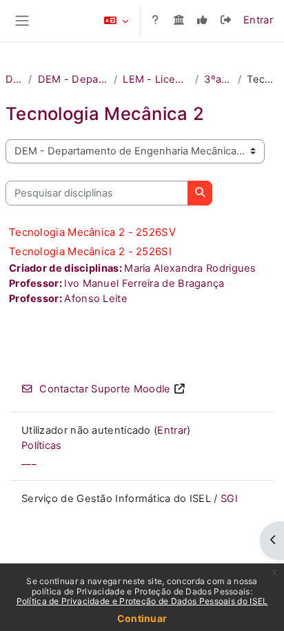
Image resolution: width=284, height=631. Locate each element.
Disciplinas (14, 79)
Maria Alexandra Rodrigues (190, 268)
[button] (116, 20)
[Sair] (226, 20)
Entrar (258, 20)
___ (29, 460)
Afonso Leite (96, 298)
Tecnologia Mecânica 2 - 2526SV (92, 232)
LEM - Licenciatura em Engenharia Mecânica (156, 79)
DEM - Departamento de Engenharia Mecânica (73, 79)
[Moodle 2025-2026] (202, 20)
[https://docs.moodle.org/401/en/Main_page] (155, 20)
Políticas (41, 445)
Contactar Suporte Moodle (104, 389)
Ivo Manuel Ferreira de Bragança (144, 283)
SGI (229, 498)
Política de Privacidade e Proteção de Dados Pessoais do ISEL (142, 601)
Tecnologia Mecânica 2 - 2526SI (90, 251)
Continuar (142, 618)
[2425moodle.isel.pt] (178, 20)
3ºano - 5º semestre (218, 79)
